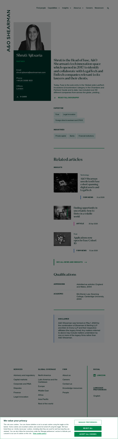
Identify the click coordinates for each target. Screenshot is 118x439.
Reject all (88, 428)
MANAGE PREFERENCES (88, 422)
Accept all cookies (87, 434)
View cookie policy (39, 433)
